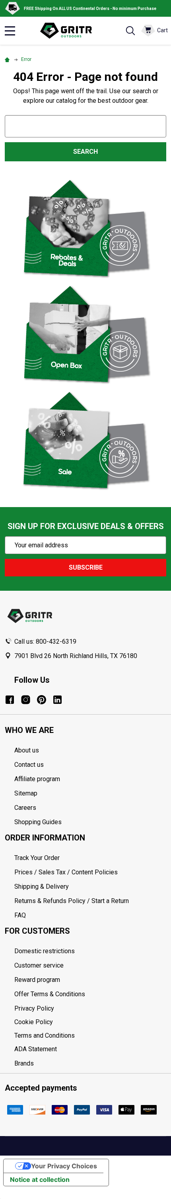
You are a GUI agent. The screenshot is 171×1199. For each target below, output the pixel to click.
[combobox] (85, 126)
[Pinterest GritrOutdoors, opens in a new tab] (42, 700)
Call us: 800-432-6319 (45, 641)
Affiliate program (37, 779)
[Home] (8, 59)
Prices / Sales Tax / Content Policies (66, 872)
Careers (25, 807)
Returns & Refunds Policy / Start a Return (71, 901)
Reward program (37, 979)
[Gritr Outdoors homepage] (70, 31)
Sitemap (25, 793)
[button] (85, 228)
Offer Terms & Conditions (49, 994)
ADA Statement (35, 1049)
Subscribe (86, 567)
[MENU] (10, 30)
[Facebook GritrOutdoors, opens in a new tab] (10, 700)
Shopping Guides (38, 822)
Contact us (29, 764)
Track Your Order (37, 858)
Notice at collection (40, 1179)
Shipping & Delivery (41, 886)
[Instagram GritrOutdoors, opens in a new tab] (26, 700)
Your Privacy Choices (64, 1166)
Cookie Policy (90, 1022)
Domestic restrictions (44, 951)
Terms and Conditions (90, 1035)
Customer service (39, 965)
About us (26, 750)
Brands (24, 1063)
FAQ (20, 915)
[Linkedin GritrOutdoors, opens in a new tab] (57, 700)
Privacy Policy (90, 1008)
